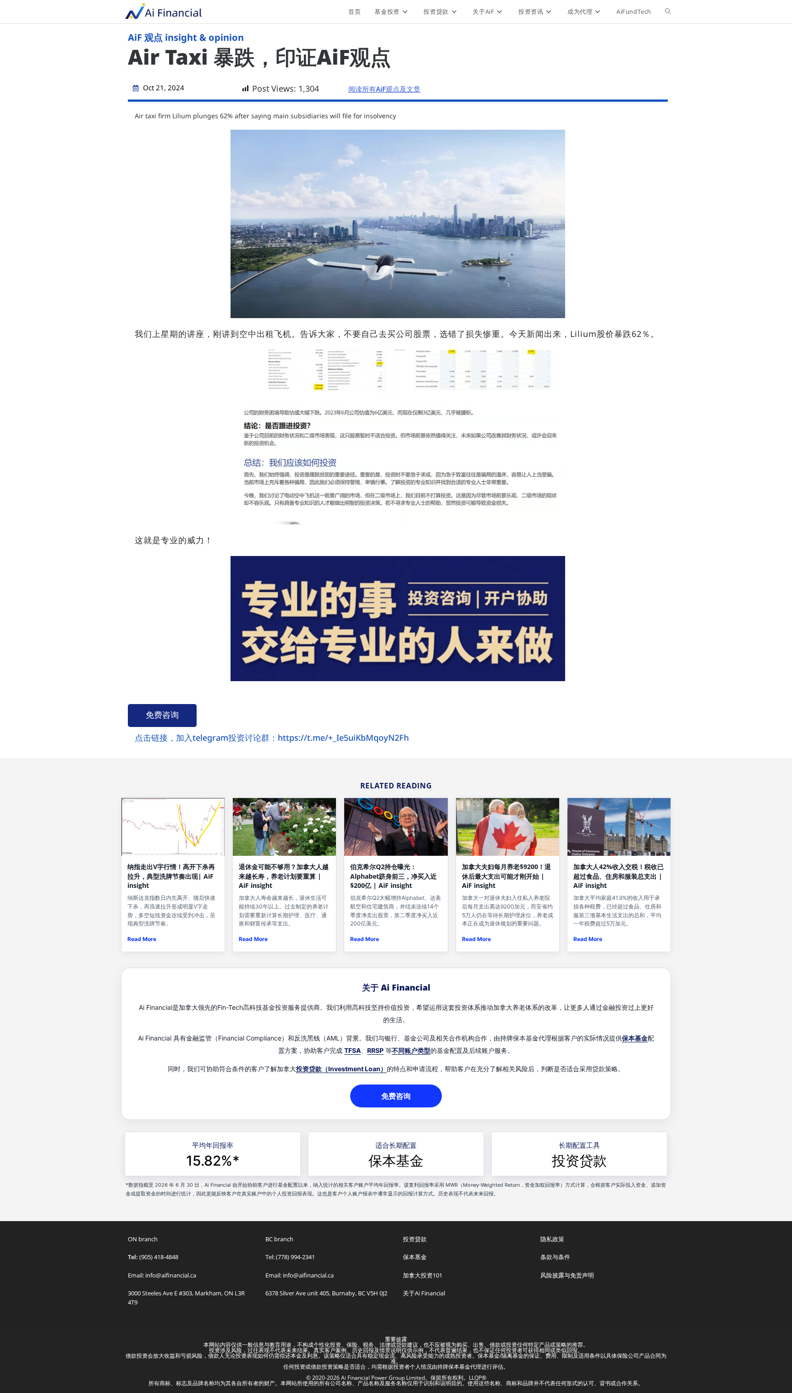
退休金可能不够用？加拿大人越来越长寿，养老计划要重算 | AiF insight (284, 876)
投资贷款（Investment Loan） (341, 1069)
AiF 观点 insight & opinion (186, 37)
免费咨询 (162, 714)
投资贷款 (579, 1160)
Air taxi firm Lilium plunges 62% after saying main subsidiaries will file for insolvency (265, 115)
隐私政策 (552, 1239)
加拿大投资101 (422, 1275)
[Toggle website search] (668, 11)
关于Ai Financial (424, 1293)
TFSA (352, 1050)
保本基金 (635, 1038)
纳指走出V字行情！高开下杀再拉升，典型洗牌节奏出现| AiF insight (171, 876)
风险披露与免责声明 (567, 1275)
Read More (141, 939)
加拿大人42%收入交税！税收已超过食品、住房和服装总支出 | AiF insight (618, 876)
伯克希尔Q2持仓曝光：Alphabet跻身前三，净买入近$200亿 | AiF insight (393, 876)
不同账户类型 (411, 1050)
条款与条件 (555, 1257)
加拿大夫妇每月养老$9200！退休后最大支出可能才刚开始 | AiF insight (506, 876)
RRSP (375, 1050)
